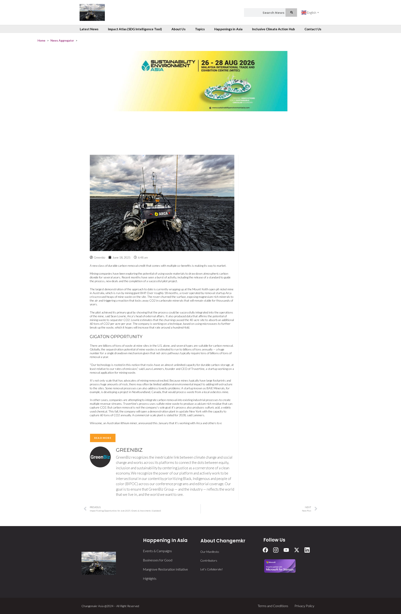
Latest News (89, 29)
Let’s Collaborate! (211, 569)
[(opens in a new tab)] (200, 98)
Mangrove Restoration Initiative (165, 569)
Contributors (208, 560)
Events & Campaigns (157, 551)
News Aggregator (62, 40)
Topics (200, 29)
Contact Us (313, 29)
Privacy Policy (304, 606)
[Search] (291, 12)
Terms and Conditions (273, 606)
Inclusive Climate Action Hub (273, 29)
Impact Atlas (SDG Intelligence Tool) (135, 29)
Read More (102, 437)
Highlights (149, 578)
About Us (178, 29)
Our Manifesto (209, 551)
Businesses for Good (157, 560)
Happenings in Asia (228, 29)
